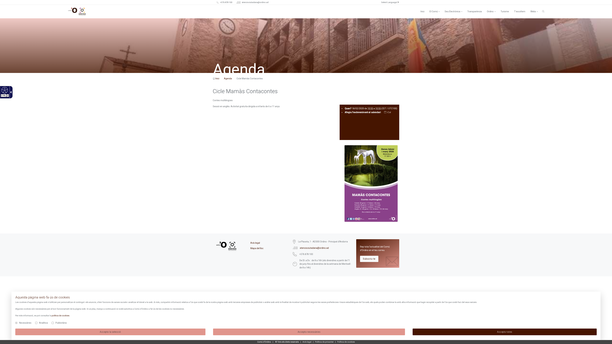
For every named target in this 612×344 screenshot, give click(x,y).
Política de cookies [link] (346, 342)
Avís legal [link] (255, 243)
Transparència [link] (474, 11)
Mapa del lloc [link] (256, 248)
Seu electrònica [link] (452, 11)
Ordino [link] (490, 11)
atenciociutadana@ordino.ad (255, 2)
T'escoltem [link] (519, 11)
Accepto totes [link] (504, 332)
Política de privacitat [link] (324, 342)
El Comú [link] (434, 11)
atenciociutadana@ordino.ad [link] (314, 248)
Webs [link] (533, 11)
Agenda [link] (228, 78)
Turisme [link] (505, 11)
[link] (422, 11)
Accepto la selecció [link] (110, 332)
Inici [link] (217, 78)
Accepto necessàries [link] (309, 332)
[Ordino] (77, 11)
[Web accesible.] (4, 90)
